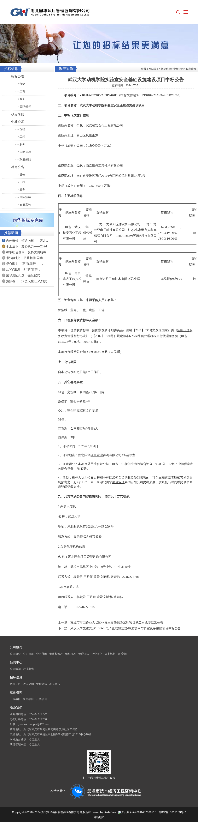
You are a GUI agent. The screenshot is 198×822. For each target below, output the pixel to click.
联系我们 (123, 653)
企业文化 (96, 653)
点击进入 (34, 739)
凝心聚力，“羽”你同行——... (25, 263)
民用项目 (28, 699)
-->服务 (20, 99)
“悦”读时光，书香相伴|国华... (25, 258)
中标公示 (17, 121)
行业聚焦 (28, 668)
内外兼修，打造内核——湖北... (27, 240)
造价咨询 (16, 692)
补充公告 (17, 167)
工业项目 (15, 699)
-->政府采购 (23, 159)
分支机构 (110, 653)
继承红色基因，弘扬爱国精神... (27, 252)
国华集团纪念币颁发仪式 (23, 275)
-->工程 (20, 91)
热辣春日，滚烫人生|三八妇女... (27, 281)
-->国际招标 (23, 106)
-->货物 (20, 83)
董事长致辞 (56, 653)
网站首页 (154, 68)
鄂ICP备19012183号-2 (172, 812)
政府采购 (17, 114)
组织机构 (70, 653)
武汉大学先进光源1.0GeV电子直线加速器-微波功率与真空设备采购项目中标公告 (125, 628)
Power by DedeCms (104, 812)
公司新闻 (15, 668)
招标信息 (166, 68)
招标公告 (17, 76)
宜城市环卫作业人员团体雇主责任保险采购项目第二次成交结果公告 (116, 622)
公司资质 (28, 653)
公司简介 (15, 653)
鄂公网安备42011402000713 (138, 812)
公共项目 (41, 699)
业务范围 (41, 653)
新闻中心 (16, 662)
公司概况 (16, 647)
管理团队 (83, 653)
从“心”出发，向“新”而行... (23, 269)
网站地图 (99, 817)
